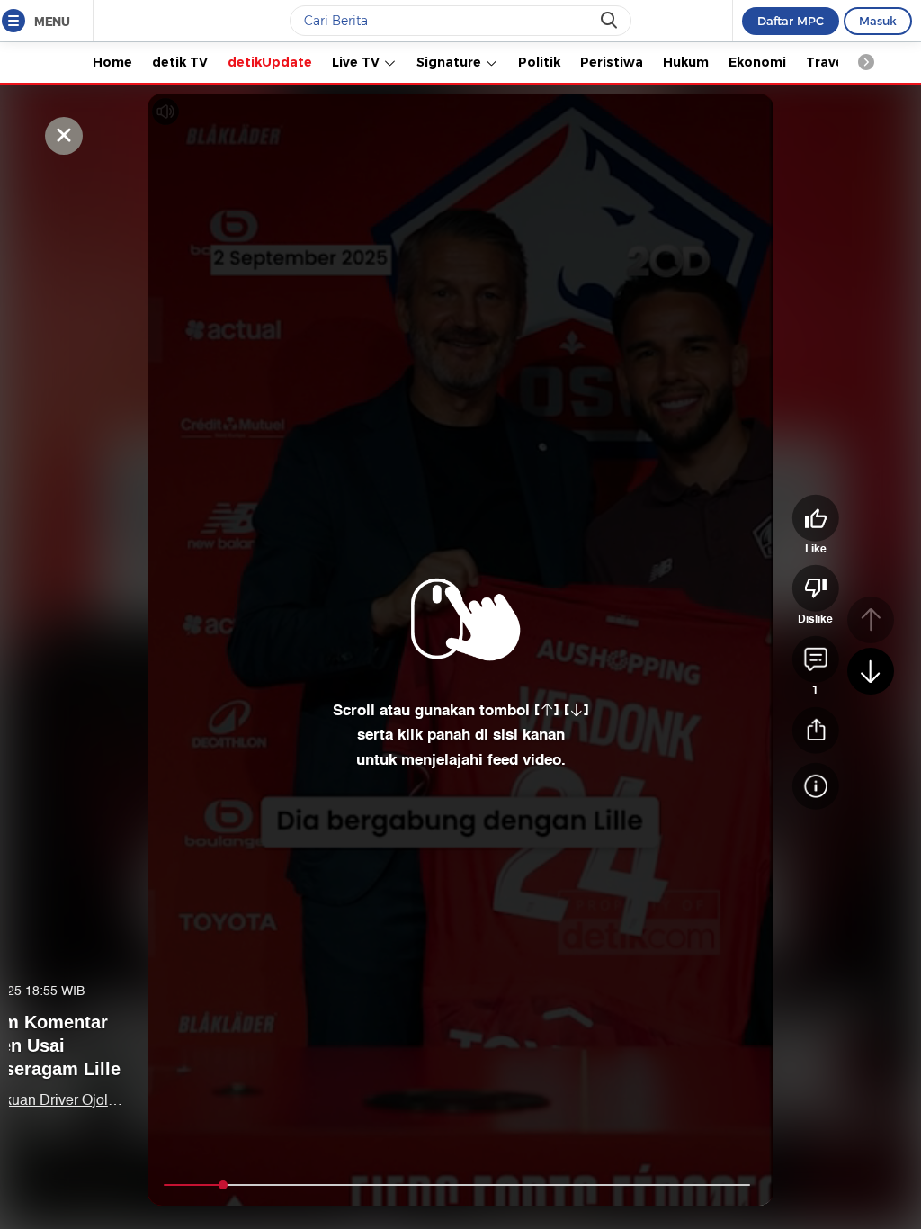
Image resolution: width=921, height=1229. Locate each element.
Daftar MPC (790, 20)
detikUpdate (270, 62)
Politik (539, 62)
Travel (826, 62)
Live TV (357, 62)
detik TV (180, 62)
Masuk (878, 20)
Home (112, 62)
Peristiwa (611, 62)
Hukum (686, 62)
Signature (450, 62)
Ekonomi (757, 62)
